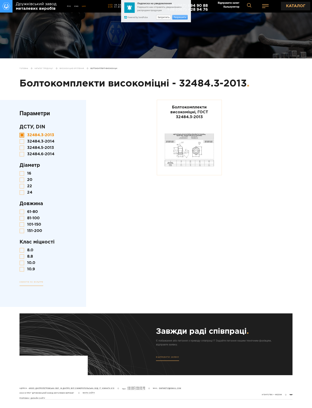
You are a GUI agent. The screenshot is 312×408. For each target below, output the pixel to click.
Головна (24, 68)
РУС (69, 6)
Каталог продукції (44, 68)
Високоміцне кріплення (72, 68)
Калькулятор (231, 6)
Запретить (163, 17)
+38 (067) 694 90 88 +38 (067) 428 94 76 (136, 388)
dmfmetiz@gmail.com (170, 388)
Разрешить (180, 17)
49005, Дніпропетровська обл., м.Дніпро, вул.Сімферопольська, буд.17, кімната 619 (71, 388)
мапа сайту (89, 393)
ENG (76, 6)
